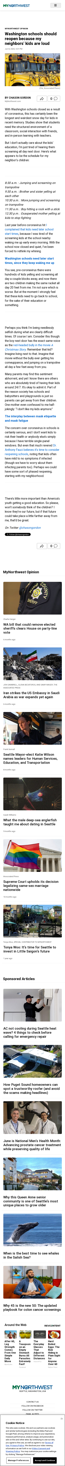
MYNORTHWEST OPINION (16, 28)
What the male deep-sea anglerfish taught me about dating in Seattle (30, 822)
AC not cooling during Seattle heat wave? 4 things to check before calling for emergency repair (29, 1032)
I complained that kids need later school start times (29, 229)
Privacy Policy (17, 1445)
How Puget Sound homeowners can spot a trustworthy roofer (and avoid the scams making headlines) (31, 1089)
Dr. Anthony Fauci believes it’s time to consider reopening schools (32, 450)
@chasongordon (30, 527)
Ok (62, 1418)
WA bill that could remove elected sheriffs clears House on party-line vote (30, 629)
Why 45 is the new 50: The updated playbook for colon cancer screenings (32, 1308)
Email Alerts (32, 1414)
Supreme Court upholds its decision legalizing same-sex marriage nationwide (30, 886)
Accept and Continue (45, 1460)
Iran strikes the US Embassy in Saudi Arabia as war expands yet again (31, 695)
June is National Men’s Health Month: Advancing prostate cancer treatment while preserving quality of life (32, 1145)
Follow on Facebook (33, 1406)
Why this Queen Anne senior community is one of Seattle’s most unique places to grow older (30, 1201)
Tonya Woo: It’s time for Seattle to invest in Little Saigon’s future (29, 949)
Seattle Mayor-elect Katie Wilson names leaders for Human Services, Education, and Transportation (30, 759)
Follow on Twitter (32, 1410)
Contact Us (32, 1402)
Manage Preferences (18, 1460)
